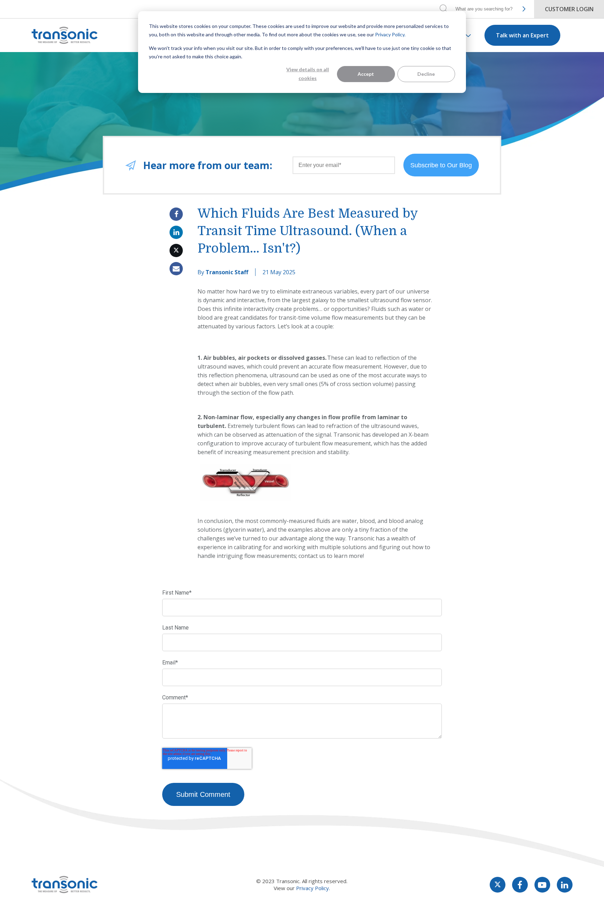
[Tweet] (176, 250)
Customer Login (569, 9)
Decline (426, 74)
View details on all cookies (307, 73)
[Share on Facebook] (176, 214)
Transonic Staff (227, 272)
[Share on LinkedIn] (176, 232)
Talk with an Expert (522, 35)
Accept (366, 74)
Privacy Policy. (390, 34)
